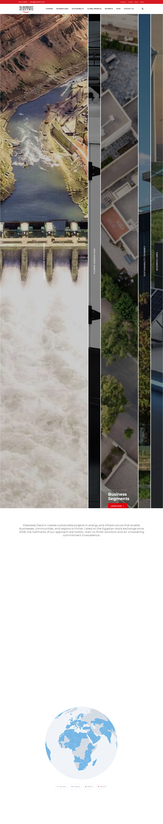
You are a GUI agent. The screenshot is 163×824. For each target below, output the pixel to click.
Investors (123, 2)
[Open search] (142, 9)
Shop (118, 9)
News (136, 2)
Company (49, 9)
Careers (130, 2)
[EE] (26, 9)
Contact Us (129, 9)
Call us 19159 (22, 2)
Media (142, 2)
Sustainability (78, 9)
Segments (109, 9)
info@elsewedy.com (37, 2)
